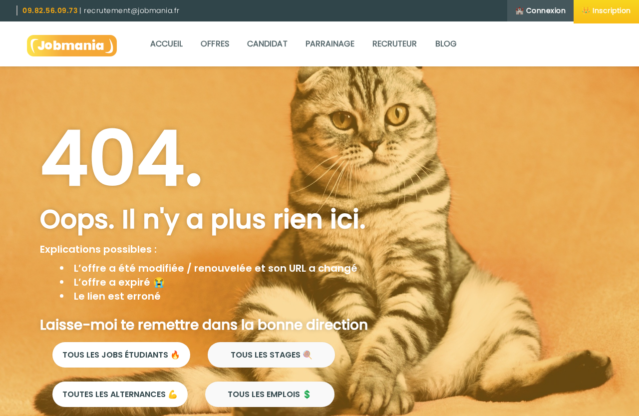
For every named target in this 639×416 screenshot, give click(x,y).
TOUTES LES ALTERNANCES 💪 (120, 394)
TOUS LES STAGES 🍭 (272, 355)
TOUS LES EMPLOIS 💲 (270, 394)
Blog (445, 43)
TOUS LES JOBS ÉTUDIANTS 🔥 (121, 355)
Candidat (267, 43)
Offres (215, 43)
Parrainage (330, 43)
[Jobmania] (72, 43)
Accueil (166, 43)
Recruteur (394, 43)
